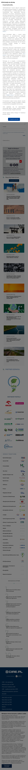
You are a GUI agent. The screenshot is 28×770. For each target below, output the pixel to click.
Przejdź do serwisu (14, 119)
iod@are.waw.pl (10, 95)
